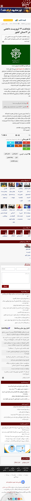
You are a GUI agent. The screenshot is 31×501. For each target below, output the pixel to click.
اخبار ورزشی (20, 236)
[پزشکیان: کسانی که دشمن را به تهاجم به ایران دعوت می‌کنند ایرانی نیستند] (19, 185)
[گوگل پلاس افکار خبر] (19, 499)
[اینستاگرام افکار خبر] (11, 499)
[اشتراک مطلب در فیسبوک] (18, 142)
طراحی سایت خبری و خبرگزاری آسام (13, 482)
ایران (16, 157)
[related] (3, 41)
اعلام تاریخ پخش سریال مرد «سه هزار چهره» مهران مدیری (16, 320)
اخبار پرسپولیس (25, 462)
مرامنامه (20, 475)
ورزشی (12, 468)
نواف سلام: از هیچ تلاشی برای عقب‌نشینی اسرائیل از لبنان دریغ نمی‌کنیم (16, 418)
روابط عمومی (10, 157)
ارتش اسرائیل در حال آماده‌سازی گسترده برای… (27, 194)
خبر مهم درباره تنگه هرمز (23, 312)
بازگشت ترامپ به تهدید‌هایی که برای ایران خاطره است (15, 399)
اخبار (29, 236)
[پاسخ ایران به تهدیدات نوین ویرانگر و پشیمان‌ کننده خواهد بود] (4, 206)
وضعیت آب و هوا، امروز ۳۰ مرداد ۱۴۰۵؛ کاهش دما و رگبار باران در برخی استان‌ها (15, 429)
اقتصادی (6, 468)
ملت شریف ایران (20, 69)
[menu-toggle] (2, 6)
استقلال (13, 236)
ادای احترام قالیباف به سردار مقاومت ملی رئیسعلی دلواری (16, 315)
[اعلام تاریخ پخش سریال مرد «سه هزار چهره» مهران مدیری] (11, 185)
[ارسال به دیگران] (4, 135)
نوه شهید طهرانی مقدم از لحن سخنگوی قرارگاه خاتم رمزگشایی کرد (15, 295)
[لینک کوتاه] (2, 135)
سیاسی (3, 24)
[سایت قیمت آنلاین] (15, 20)
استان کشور (7, 154)
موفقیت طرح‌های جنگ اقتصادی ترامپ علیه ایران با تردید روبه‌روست (15, 393)
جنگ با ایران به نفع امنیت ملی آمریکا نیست (18, 386)
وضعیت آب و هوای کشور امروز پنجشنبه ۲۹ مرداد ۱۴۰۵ (16, 436)
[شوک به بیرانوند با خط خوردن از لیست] (27, 206)
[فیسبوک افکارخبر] (16, 499)
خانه (6, 24)
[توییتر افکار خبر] (14, 499)
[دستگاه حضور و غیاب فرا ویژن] (17, 452)
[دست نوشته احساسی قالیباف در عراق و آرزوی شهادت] (11, 206)
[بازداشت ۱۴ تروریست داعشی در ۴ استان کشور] (10, 145)
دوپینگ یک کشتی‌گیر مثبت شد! (20, 103)
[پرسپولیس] (4, 232)
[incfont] (19, 135)
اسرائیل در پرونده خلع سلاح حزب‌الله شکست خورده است (16, 441)
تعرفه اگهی (16, 477)
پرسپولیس (5, 236)
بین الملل (25, 470)
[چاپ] (6, 135)
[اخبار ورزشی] (19, 232)
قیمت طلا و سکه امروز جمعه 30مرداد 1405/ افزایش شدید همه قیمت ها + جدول (15, 433)
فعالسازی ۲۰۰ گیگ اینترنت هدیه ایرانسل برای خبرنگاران (15, 107)
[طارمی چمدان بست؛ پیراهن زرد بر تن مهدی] (4, 185)
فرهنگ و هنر (12, 470)
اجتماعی (19, 470)
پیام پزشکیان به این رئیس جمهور (21, 323)
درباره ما (26, 475)
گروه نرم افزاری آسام (10, 492)
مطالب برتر (26, 228)
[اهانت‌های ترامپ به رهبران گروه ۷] (27, 246)
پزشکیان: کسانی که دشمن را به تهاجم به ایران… (20, 194)
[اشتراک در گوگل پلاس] (26, 142)
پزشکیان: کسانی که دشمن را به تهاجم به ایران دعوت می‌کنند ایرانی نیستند (15, 309)
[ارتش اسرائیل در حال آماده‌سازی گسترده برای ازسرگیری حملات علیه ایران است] (27, 185)
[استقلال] (11, 232)
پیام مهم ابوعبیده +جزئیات (22, 409)
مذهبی (4, 470)
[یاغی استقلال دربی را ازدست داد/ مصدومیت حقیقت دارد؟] (19, 206)
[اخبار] (27, 232)
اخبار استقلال (17, 462)
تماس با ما (13, 475)
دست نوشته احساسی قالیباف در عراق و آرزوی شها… (12, 216)
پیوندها (7, 475)
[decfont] (16, 135)
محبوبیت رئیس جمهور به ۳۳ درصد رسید (18, 389)
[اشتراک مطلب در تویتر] (10, 142)
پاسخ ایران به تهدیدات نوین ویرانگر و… (4, 213)
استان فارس (14, 154)
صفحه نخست (25, 468)
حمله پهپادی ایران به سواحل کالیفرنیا (20, 298)
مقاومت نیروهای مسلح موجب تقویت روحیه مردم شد (17, 439)
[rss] (21, 499)
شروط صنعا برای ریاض (23, 412)
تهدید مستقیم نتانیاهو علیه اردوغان (20, 305)
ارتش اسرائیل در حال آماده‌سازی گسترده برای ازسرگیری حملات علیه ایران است (15, 302)
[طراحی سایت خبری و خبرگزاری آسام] (23, 482)
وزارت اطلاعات (14, 161)
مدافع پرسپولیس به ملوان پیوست (21, 317)
